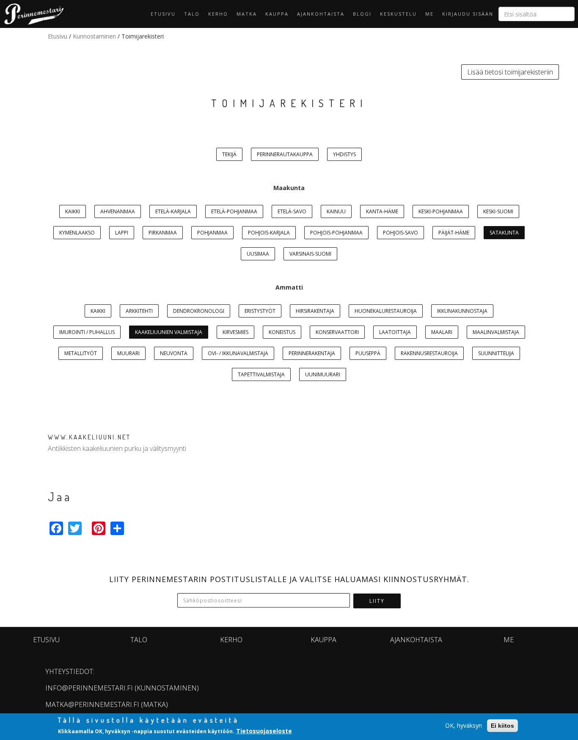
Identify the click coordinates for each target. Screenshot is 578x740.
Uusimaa (258, 253)
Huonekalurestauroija (386, 311)
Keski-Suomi (498, 211)
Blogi (362, 14)
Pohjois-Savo (400, 232)
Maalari (441, 332)
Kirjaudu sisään (467, 14)
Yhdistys (344, 154)
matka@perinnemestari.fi (92, 704)
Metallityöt (80, 353)
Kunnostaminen (94, 36)
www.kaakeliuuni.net (89, 437)
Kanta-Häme (382, 211)
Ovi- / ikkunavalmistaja (238, 353)
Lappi (121, 232)
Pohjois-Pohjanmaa (336, 232)
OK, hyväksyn (463, 725)
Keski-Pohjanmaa (440, 211)
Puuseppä (367, 353)
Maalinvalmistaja (496, 332)
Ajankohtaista (320, 14)
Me (429, 14)
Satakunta (504, 232)
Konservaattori (337, 332)
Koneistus (282, 332)
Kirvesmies (235, 332)
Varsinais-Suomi (310, 253)
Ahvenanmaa (117, 211)
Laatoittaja (395, 332)
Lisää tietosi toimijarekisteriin (510, 72)
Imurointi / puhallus (87, 332)
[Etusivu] (31, 14)
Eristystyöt (260, 311)
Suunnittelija (496, 353)
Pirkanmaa (163, 232)
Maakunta (289, 188)
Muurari (128, 353)
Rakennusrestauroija (429, 353)
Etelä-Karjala (173, 211)
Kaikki (72, 211)
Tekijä (229, 154)
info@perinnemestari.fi (89, 688)
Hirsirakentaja (315, 311)
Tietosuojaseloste (264, 731)
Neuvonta (173, 353)
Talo (192, 14)
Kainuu (336, 211)
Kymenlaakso (77, 232)
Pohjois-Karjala (269, 232)
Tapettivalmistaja (261, 374)
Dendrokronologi (198, 311)
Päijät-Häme (453, 232)
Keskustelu (398, 14)
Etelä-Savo (292, 211)
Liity (377, 601)
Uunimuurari (322, 374)
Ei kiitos (502, 725)
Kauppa (277, 14)
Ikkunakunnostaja (462, 311)
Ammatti (289, 287)
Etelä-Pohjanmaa (234, 211)
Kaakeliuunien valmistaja (168, 332)
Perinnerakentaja (312, 353)
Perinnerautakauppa (285, 154)
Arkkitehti (139, 311)
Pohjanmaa (212, 232)
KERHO (218, 14)
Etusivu (163, 14)
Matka (247, 14)
